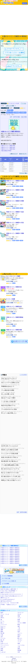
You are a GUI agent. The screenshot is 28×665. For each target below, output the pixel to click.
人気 (19, 647)
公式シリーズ (9, 112)
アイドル (3, 638)
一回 (19, 628)
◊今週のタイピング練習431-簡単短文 (10, 561)
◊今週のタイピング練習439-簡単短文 (10, 547)
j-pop (19, 629)
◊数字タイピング (5, 597)
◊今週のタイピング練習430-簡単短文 (10, 563)
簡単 (2, 616)
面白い (19, 635)
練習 (2, 650)
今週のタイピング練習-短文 (8, 147)
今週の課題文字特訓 (6, 150)
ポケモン (20, 640)
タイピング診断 (10, 299)
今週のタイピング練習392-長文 (15, 222)
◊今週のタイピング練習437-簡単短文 (10, 551)
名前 (2, 648)
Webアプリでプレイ (14, 66)
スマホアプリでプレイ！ (15, 49)
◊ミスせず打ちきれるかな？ (8, 599)
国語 (2, 631)
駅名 (19, 624)
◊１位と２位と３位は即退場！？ (9, 590)
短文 (19, 631)
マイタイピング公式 (14, 103)
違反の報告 (24, 116)
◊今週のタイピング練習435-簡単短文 (10, 554)
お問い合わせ (14, 659)
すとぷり (3, 647)
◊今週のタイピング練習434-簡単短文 (10, 556)
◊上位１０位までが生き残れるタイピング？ (12, 596)
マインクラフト (5, 645)
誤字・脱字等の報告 (15, 116)
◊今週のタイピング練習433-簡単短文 (10, 558)
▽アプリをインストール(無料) (14, 53)
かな (12, 110)
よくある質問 (5, 583)
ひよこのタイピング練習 (13, 276)
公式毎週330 (23, 112)
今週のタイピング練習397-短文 (15, 212)
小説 (2, 635)
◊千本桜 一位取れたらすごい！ (9, 604)
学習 (2, 641)
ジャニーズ (4, 624)
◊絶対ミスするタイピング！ (8, 592)
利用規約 (14, 658)
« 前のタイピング (13, 153)
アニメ (19, 617)
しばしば (3, 652)
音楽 (19, 616)
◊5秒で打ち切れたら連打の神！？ (9, 589)
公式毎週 (16, 112)
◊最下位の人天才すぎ (6, 601)
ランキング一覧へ (23, 173)
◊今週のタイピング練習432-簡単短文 (10, 559)
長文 (8, 110)
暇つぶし (20, 638)
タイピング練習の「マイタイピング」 (14, 657)
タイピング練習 (22, 623)
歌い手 (2, 640)
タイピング (20, 612)
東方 (19, 636)
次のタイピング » (23, 153)
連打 (19, 626)
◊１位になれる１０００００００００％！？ (12, 594)
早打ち (2, 617)
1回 (2, 636)
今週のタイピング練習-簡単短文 (10, 131)
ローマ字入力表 (6, 578)
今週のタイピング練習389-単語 (15, 180)
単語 (19, 643)
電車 (2, 629)
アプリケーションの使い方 (9, 581)
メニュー (24, 3)
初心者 (2, 633)
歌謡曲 (19, 650)
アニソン (20, 633)
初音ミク (3, 628)
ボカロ (19, 614)
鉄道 (19, 619)
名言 (19, 652)
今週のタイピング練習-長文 (8, 149)
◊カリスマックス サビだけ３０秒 (9, 602)
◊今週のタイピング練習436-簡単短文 (10, 553)
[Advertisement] (14, 20)
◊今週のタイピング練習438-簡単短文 (10, 549)
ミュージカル (21, 645)
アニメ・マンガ (5, 614)
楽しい (2, 623)
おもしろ (3, 626)
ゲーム (2, 621)
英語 (19, 648)
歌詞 (2, 612)
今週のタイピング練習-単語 (8, 145)
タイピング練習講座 (7, 576)
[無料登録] (14, 570)
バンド (19, 641)
